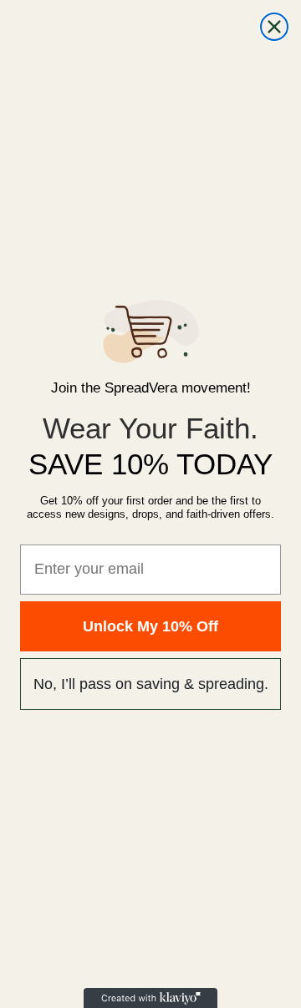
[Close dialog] (274, 26)
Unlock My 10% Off (150, 626)
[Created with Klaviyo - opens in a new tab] (150, 998)
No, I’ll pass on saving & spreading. (150, 684)
